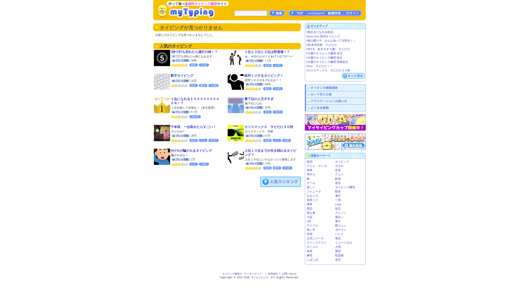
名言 (338, 259)
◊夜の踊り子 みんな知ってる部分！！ (331, 40)
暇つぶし (340, 225)
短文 (338, 208)
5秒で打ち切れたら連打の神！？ (194, 52)
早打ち (311, 174)
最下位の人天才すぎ (259, 99)
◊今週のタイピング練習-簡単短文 (327, 61)
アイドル (312, 225)
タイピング (342, 161)
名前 (309, 251)
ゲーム (311, 183)
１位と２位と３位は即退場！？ (267, 52)
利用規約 (273, 273)
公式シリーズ (315, 238)
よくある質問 (320, 108)
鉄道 (338, 178)
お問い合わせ (289, 273)
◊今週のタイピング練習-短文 (324, 57)
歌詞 (309, 161)
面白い (339, 217)
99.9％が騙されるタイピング (191, 150)
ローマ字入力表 (321, 94)
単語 (338, 238)
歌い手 (311, 229)
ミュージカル (343, 242)
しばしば (312, 259)
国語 (309, 208)
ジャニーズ (314, 191)
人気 (338, 246)
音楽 (338, 170)
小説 (309, 217)
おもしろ (312, 195)
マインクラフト (317, 242)
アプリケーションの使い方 (329, 101)
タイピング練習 (345, 187)
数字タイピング (182, 75)
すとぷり (312, 246)
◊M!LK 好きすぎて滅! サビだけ (328, 49)
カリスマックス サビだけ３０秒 (268, 127)
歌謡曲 (339, 255)
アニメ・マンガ (317, 165)
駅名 (338, 191)
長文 (338, 183)
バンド (339, 234)
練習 (309, 255)
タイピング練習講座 (324, 88)
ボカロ (339, 165)
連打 (338, 195)
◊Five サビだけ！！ (319, 66)
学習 (309, 234)
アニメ (339, 174)
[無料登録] (335, 142)
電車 (309, 204)
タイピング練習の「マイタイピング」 (243, 273)
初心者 (311, 212)
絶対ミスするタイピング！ (263, 75)
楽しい (311, 187)
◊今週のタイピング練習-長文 (324, 53)
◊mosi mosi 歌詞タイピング (323, 36)
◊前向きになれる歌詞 (319, 32)
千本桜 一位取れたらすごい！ (193, 127)
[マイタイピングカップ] (335, 122)
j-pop (338, 204)
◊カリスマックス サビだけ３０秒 (328, 70)
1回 (309, 221)
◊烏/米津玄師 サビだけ (321, 44)
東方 (338, 221)
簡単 (309, 170)
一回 (338, 200)
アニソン (340, 212)
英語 (338, 251)
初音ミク (312, 200)
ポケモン (340, 229)
